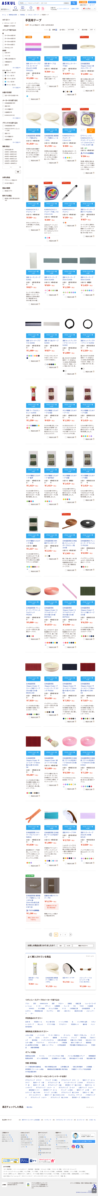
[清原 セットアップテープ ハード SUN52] (88, 324)
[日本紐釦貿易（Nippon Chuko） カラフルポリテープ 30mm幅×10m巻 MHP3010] (70, 591)
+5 (45, 645)
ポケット (48, 1006)
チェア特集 (27, 1171)
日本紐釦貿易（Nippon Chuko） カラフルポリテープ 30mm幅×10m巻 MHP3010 (69, 612)
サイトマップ (41, 1135)
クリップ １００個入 (50, 1092)
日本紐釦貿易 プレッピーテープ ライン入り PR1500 (88, 543)
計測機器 (89, 1067)
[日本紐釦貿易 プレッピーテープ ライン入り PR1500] (88, 524)
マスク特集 (56, 1174)
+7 (45, 293)
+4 (45, 863)
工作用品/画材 (61, 1045)
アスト (27, 1003)
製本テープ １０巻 (83, 1090)
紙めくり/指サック (76, 1042)
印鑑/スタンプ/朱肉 (76, 1040)
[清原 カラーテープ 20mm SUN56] (51, 260)
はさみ (38, 1037)
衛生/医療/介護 (91, 1058)
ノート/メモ (40, 1035)
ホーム (4, 15)
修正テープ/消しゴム (80, 1035)
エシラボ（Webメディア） (62, 1143)
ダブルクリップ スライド (33, 1080)
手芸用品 (22, 15)
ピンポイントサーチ (54, 1176)
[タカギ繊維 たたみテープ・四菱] (70, 459)
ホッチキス (64, 1037)
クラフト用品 (51, 1024)
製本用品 (34, 1040)
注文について (5, 1135)
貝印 (34, 1003)
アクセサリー (63, 1024)
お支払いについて (6, 1139)
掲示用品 (83, 1037)
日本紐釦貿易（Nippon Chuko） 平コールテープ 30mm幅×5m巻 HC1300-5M (69, 688)
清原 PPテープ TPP (69, 832)
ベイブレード (47, 1120)
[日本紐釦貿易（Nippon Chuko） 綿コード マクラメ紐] (51, 741)
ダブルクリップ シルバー (39, 1097)
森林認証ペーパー (34, 1090)
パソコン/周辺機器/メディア (76, 1056)
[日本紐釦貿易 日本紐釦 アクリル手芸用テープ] (51, 816)
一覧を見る (29, 1107)
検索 (74, 3)
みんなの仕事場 (60, 1141)
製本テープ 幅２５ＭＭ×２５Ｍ (54, 1095)
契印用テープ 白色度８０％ (80, 1097)
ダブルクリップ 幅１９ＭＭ (59, 1097)
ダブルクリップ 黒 (54, 1082)
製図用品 (88, 1042)
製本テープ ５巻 (38, 1082)
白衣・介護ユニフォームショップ (11, 1176)
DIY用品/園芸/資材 (30, 1071)
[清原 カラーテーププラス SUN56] (33, 324)
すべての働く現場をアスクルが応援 (42, 1174)
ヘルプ (93, 5)
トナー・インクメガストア (20, 1169)
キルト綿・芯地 (50, 1022)
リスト (46, 29)
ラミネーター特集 (56, 1169)
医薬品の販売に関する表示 (44, 1153)
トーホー (38, 1006)
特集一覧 (63, 1176)
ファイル (41, 1056)
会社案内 (23, 1135)
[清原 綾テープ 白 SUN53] (51, 47)
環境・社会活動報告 (25, 1139)
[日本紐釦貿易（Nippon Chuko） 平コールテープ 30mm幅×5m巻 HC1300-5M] (70, 667)
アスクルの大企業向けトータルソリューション (62, 1147)
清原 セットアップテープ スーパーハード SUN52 (69, 343)
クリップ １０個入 (67, 1090)
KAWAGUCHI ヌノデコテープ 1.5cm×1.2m (68, 138)
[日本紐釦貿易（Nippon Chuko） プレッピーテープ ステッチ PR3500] (51, 667)
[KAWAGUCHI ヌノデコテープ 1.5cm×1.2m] (70, 119)
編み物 (85, 1024)
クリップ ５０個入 (51, 1080)
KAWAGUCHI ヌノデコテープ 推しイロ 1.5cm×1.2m (51, 212)
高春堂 (70, 1003)
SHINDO (31, 1008)
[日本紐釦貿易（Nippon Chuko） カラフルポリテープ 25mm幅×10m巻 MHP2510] (51, 591)
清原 (53, 1003)
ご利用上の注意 (42, 1143)
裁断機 (55, 1037)
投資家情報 (23, 1137)
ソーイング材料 (63, 1022)
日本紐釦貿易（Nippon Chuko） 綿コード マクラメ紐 (51, 760)
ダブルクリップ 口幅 (54, 1085)
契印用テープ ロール (50, 1090)
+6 (27, 569)
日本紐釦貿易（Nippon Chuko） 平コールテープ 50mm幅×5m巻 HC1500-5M (33, 762)
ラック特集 (35, 1171)
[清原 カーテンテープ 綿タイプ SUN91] (88, 193)
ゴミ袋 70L (92, 1120)
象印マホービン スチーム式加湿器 (31, 1120)
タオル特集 (82, 1171)
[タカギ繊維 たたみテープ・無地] (33, 524)
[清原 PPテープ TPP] (70, 816)
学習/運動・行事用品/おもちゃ (78, 1045)
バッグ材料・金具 (82, 1022)
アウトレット (84, 37)
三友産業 (90, 1006)
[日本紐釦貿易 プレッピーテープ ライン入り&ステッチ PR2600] (33, 591)
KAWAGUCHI (44, 1003)
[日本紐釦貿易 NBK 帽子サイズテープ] (51, 524)
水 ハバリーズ (80, 1120)
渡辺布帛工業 (78, 1011)
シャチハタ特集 (84, 1174)
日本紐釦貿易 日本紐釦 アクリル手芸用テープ (51, 835)
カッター (46, 1037)
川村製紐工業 (74, 1008)
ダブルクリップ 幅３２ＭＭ (70, 1092)
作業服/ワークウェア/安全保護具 (81, 1069)
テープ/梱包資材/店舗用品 (33, 1067)
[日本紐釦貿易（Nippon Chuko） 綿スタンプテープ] (88, 47)
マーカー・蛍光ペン (54, 1035)
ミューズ (66, 1006)
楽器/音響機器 (35, 1047)
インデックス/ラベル (47, 1040)
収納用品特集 (75, 1174)
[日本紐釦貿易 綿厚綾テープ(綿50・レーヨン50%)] (51, 119)
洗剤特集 (66, 1171)
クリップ (74, 1037)
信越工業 (78, 1003)
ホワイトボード (53, 1042)
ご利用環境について (43, 1141)
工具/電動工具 (64, 1067)
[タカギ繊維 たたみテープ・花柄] (88, 394)
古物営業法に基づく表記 (44, 1145)
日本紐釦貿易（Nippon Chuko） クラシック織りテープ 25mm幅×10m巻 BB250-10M (33, 688)
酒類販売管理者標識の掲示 (44, 1150)
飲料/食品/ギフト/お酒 (76, 1058)
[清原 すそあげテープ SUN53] (51, 324)
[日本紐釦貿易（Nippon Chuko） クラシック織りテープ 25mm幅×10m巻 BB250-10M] (33, 667)
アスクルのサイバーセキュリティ (27, 1145)
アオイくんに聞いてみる (84, 1141)
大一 (32, 1013)
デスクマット (40, 1042)
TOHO (82, 1006)
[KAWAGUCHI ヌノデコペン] (70, 193)
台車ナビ (29, 1174)
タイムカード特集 (45, 1169)
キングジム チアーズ (75, 1095)
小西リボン (67, 1011)
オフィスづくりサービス (40, 1176)
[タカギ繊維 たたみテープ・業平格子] (51, 459)
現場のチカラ (21, 1174)
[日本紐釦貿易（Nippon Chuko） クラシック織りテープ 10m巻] (88, 591)
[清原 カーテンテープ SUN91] (33, 260)
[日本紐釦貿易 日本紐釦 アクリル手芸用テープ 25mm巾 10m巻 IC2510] (70, 741)
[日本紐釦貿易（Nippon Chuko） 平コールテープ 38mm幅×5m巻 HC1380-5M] (88, 667)
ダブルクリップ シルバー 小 (45, 1087)
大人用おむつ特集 (65, 1174)
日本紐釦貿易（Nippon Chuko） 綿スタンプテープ (87, 66)
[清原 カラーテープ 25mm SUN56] (70, 260)
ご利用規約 (41, 1137)
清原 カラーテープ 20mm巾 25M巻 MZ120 (87, 835)
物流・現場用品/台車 (51, 1067)
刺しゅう (40, 1024)
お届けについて (6, 1137)
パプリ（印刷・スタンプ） (62, 1137)
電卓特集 (30, 1169)
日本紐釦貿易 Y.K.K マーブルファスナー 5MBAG (33, 835)
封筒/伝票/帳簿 (62, 1040)
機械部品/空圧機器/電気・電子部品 (57, 1069)
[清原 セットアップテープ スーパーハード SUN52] (70, 324)
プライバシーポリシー (44, 1139)
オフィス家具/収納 (42, 1058)
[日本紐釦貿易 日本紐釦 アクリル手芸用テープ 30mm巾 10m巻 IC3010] (88, 741)
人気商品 (29, 37)
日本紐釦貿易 (86, 1008)
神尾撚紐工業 (39, 1011)
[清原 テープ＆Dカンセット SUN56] (33, 394)
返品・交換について (7, 1141)
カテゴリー (4, 9)
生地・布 (27, 1022)
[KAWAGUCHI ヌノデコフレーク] (33, 193)
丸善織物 (57, 1006)
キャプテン (50, 1011)
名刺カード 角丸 (88, 1092)
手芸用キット (75, 1024)
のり (30, 1037)
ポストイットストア (27, 1176)
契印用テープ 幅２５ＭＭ (73, 1085)
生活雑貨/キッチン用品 (59, 1058)
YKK (74, 1006)
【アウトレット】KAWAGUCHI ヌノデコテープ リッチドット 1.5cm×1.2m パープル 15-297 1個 (88, 140)
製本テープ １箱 (38, 1085)
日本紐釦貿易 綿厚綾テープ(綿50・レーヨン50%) (51, 138)
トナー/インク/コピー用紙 (56, 1056)
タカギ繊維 (41, 1008)
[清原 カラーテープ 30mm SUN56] (88, 260)
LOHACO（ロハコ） (60, 1135)
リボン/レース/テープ (33, 15)
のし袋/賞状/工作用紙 (31, 1045)
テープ (93, 1035)
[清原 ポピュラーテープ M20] (70, 47)
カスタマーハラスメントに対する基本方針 (27, 1142)
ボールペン (67, 1035)
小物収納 (64, 1042)
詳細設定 (66, 3)
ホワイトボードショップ (69, 1169)
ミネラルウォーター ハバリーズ (64, 1120)
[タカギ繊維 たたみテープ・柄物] (88, 459)
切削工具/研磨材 (78, 1067)
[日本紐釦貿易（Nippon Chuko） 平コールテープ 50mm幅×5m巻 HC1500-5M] (33, 741)
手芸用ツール (38, 1022)
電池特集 (37, 1169)
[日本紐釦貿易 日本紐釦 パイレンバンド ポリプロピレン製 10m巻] (70, 524)
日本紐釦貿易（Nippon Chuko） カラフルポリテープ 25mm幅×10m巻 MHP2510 (51, 612)
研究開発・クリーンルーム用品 (34, 1069)
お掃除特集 (59, 1171)
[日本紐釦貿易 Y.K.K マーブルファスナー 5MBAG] (33, 816)
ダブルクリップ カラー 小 (70, 1080)
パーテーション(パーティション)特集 (13, 1171)
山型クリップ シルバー (86, 1087)
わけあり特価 (30, 875)
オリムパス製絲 (53, 1008)
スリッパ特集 (73, 1171)
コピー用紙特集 (7, 1169)
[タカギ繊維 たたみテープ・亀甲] (33, 459)
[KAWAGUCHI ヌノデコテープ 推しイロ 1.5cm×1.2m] (51, 193)
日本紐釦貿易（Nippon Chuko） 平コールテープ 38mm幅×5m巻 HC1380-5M (87, 688)
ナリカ (64, 1008)
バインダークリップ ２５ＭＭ (73, 1082)
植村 (58, 1011)
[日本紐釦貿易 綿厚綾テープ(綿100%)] (33, 119)
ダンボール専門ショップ (9, 1174)
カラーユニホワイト (35, 1095)
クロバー (61, 1003)
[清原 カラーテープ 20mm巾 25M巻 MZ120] (88, 816)
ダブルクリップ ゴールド (67, 1087)
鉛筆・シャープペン (47, 1045)
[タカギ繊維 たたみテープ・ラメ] (70, 394)
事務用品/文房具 (13, 15)
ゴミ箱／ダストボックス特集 (47, 1171)
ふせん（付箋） (29, 1035)
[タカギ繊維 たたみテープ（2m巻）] (51, 394)
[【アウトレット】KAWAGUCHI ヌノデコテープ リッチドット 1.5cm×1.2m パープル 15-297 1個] (88, 119)
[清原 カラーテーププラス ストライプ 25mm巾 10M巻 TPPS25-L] (33, 47)
